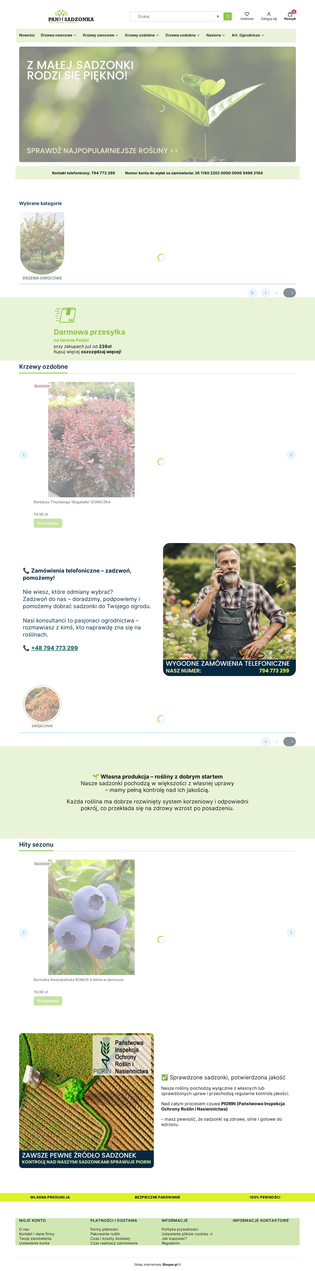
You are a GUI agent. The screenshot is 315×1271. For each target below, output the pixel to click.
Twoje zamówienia (35, 1238)
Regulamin (171, 1243)
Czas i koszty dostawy (110, 1238)
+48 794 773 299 (54, 648)
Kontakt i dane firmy (36, 1234)
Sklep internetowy (156, 1264)
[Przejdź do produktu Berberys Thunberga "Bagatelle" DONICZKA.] (91, 439)
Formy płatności (104, 1229)
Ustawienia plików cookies (185, 1234)
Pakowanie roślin (105, 1234)
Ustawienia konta (34, 1243)
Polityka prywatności (180, 1229)
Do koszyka (48, 523)
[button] (227, 16)
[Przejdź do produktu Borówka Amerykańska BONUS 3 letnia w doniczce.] (91, 917)
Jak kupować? (174, 1238)
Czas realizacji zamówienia (114, 1243)
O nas (24, 1229)
